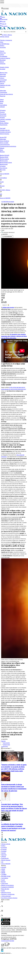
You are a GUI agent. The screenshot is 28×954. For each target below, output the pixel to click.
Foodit (3, 21)
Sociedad (11, 201)
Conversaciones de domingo (8, 146)
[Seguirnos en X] (2, 906)
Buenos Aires (3, 72)
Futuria (2, 51)
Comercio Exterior (5, 58)
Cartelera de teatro (5, 132)
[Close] (2, 833)
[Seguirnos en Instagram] (2, 911)
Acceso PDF (3, 137)
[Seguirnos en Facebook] (2, 902)
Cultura (2, 78)
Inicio (3, 17)
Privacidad (11, 941)
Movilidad (3, 60)
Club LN (4, 24)
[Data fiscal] (2, 951)
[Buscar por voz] (25, 31)
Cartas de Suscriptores (6, 94)
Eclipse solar (6, 744)
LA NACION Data (4, 44)
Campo (2, 54)
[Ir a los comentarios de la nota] (4, 296)
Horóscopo (3, 116)
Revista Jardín (4, 164)
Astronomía (6, 743)
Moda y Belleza (4, 123)
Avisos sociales (4, 143)
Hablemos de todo (5, 85)
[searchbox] (13, 32)
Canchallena (3, 105)
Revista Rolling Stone (6, 162)
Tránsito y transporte (6, 40)
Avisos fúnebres (4, 141)
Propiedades (3, 56)
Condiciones (4, 941)
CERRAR (2, 1)
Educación (3, 76)
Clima (1, 42)
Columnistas (3, 92)
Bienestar (2, 81)
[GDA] (5, 946)
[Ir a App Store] (5, 924)
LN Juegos (3, 110)
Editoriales (3, 90)
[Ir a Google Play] (5, 921)
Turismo (2, 112)
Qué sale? (2, 128)
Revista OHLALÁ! (4, 155)
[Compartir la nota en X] (4, 302)
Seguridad (3, 74)
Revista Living (4, 161)
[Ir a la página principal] (14, 15)
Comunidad (3, 80)
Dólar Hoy (3, 53)
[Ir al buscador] (2, 11)
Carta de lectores (5, 144)
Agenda (3, 741)
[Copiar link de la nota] (2, 300)
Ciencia (2, 83)
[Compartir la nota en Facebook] (2, 302)
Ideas (1, 150)
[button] (14, 113)
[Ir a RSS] (2, 916)
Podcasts (2, 121)
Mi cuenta (4, 26)
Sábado (2, 148)
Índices (2, 62)
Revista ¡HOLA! (4, 157)
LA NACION (4, 201)
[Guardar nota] (2, 296)
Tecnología (3, 114)
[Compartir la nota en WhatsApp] (4, 298)
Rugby (2, 101)
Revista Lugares (4, 159)
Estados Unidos (4, 67)
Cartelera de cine (5, 130)
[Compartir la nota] (2, 298)
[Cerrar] (25, 29)
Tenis (1, 103)
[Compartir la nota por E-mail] (6, 302)
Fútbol (2, 99)
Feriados (2, 117)
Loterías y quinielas (5, 119)
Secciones (4, 19)
